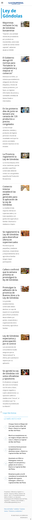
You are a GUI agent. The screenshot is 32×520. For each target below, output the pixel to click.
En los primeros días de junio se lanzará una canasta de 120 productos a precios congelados (10, 116)
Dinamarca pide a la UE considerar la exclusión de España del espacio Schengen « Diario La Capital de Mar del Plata (16, 478)
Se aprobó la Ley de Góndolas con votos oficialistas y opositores (11, 374)
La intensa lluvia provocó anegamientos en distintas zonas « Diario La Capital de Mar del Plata (16, 450)
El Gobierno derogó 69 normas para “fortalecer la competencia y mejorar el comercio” (10, 65)
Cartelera (16, 509)
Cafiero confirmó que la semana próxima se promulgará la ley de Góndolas (11, 274)
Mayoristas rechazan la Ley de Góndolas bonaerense (10, 26)
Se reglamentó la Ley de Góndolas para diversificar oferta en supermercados (11, 237)
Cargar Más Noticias (9, 413)
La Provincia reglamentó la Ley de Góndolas (11, 157)
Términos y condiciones (15, 511)
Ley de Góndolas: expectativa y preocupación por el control (11, 339)
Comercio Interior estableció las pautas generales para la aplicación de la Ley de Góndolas (10, 195)
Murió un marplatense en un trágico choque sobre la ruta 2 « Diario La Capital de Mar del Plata (16, 438)
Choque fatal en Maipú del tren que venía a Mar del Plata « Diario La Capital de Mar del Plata (16, 427)
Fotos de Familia (8, 509)
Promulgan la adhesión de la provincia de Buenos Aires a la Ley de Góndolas (11, 292)
